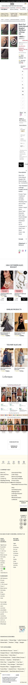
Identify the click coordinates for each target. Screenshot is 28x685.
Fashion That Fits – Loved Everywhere (14, 14)
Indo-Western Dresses (6, 650)
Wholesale (18, 7)
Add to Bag (21, 165)
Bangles (22, 642)
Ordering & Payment (17, 493)
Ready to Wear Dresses (18, 657)
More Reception (14, 442)
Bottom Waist (21, 146)
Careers (2, 476)
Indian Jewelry (4, 640)
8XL (23, 108)
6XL (23, 101)
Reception (23, 19)
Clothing (7, 19)
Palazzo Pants (4, 655)
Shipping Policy (15, 491)
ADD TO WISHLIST (27, 164)
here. (10, 682)
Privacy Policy (15, 480)
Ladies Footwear (22, 640)
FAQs (13, 487)
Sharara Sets (21, 669)
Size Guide (25, 68)
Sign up (5, 9)
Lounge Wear (11, 662)
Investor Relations (16, 482)
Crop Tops (19, 662)
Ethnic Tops (3, 662)
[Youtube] (25, 523)
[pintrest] (21, 527)
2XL (23, 88)
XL (22, 84)
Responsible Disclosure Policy (19, 484)
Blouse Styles (21, 114)
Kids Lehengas (11, 664)
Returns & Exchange (17, 476)
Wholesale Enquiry (16, 497)
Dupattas (9, 659)
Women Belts (3, 642)
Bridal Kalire (16, 659)
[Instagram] (21, 523)
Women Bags (12, 640)
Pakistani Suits (4, 671)
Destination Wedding (14, 19)
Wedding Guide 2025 (5, 7)
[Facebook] (21, 520)
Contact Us (3, 478)
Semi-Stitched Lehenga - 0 (22, 56)
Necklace (11, 642)
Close (17, 674)
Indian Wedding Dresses (17, 653)
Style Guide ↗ (21, 115)
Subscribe (23, 509)
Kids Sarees (20, 664)
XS (22, 71)
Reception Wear (4, 666)
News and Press (4, 474)
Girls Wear (3, 664)
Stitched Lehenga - (22, 62)
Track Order (12, 7)
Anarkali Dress (12, 669)
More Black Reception (14, 446)
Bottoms (2, 659)
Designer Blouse (4, 653)
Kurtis (15, 650)
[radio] (25, 128)
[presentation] (2, 281)
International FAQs (16, 472)
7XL (23, 104)
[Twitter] (25, 520)
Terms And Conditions (17, 478)
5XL (23, 98)
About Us (2, 472)
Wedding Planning (5, 480)
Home (2, 19)
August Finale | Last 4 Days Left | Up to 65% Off (5, 14)
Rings (16, 642)
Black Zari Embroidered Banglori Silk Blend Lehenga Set (13, 21)
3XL (23, 91)
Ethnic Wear (12, 655)
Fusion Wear (3, 669)
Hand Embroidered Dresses (17, 671)
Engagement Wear (15, 666)
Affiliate (23, 7)
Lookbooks (14, 499)
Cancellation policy (16, 489)
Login (2, 9)
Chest (21, 143)
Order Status (15, 474)
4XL (23, 94)
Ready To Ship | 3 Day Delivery (23, 14)
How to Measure (22, 125)
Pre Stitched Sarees (5, 657)
